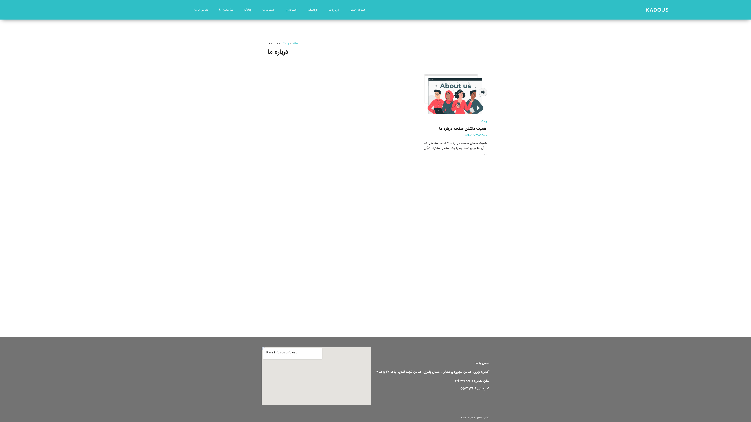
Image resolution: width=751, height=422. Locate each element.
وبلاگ (484, 121)
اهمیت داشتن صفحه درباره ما (463, 128)
